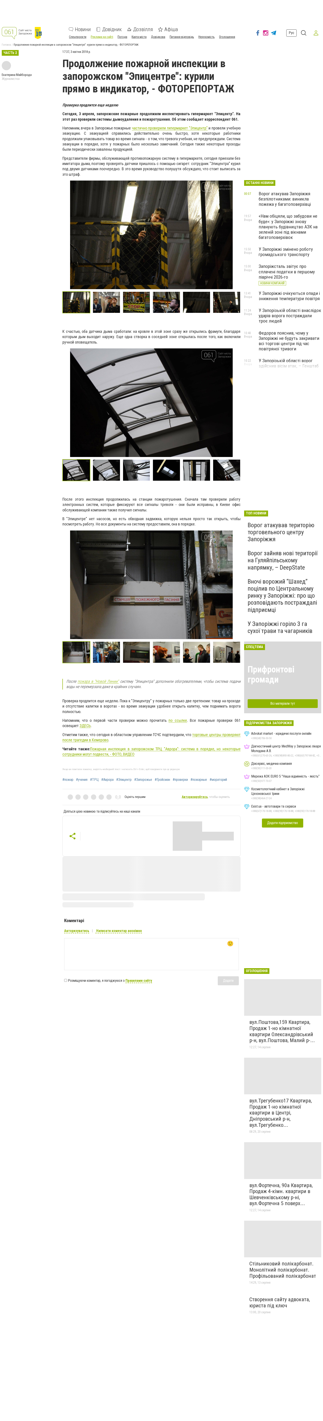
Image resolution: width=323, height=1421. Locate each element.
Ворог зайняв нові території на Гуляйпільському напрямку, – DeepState (283, 560)
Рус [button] (291, 33)
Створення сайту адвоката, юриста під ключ (279, 1302)
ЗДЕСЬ (85, 725)
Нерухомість (206, 37)
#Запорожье (143, 780)
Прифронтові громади (271, 674)
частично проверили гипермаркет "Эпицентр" (170, 128)
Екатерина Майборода (17, 75)
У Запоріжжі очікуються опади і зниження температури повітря (289, 296)
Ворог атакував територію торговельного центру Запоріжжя (281, 532)
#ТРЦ (94, 780)
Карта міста (139, 37)
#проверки (180, 780)
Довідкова (158, 37)
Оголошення (227, 37)
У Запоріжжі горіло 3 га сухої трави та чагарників (280, 627)
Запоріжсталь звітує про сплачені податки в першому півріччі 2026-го (287, 272)
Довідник (112, 29)
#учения (81, 780)
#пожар (67, 780)
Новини (83, 29)
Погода (122, 37)
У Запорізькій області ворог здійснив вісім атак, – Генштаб (289, 363)
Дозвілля (143, 29)
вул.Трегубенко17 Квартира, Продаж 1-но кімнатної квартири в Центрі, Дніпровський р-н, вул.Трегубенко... (280, 1113)
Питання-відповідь (182, 37)
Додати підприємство (282, 823)
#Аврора (107, 780)
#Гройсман (162, 780)
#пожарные (199, 780)
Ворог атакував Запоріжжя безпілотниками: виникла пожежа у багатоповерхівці (285, 199)
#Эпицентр (124, 780)
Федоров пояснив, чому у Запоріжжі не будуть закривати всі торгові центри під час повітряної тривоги (289, 340)
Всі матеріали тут (282, 703)
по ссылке (178, 720)
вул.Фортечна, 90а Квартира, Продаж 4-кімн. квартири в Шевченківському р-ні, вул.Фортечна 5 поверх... (281, 1194)
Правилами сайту (138, 980)
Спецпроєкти (77, 37)
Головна (6, 44)
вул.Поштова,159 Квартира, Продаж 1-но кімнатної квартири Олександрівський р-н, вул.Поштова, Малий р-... (282, 1031)
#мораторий (218, 780)
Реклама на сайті (102, 37)
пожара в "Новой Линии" (98, 681)
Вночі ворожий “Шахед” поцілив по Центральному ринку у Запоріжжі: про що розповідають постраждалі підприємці (282, 595)
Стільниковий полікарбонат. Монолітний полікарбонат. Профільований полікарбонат (282, 1270)
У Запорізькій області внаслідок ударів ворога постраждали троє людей (290, 316)
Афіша (171, 29)
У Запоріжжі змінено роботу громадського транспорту (286, 252)
